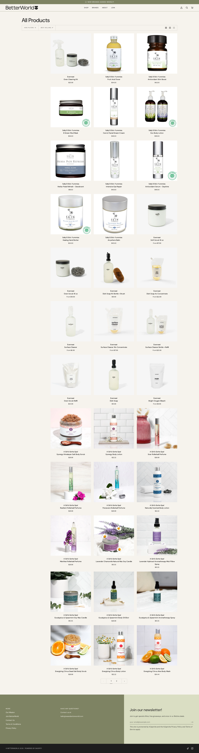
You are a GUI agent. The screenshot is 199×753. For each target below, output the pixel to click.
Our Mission (10, 712)
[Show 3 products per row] (170, 27)
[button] (86, 7)
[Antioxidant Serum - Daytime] (157, 160)
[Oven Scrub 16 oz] (71, 268)
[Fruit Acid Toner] (114, 53)
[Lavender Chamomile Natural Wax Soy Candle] (114, 535)
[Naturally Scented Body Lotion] (157, 482)
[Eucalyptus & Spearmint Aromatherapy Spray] (157, 592)
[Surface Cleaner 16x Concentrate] (114, 321)
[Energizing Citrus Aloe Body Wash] (157, 645)
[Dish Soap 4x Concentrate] (157, 268)
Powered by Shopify (33, 748)
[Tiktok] (188, 748)
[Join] (190, 722)
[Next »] (124, 681)
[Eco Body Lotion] (157, 107)
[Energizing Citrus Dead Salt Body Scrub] (71, 645)
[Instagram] (192, 748)
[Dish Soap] (114, 375)
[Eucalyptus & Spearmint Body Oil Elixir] (114, 592)
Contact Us (10, 720)
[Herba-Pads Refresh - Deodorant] (71, 160)
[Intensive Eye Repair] (114, 160)
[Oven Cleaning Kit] (71, 53)
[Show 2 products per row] (166, 27)
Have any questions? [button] (69, 709)
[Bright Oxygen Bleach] (157, 375)
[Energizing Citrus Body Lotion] (114, 645)
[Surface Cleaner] (71, 321)
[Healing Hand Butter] (71, 214)
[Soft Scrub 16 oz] (157, 214)
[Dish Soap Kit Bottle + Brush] (114, 268)
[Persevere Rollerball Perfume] (114, 482)
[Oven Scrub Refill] (71, 375)
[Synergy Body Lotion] (114, 428)
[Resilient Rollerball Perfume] (71, 482)
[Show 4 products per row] (174, 27)
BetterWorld (13, 748)
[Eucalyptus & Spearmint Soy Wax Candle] (71, 592)
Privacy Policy (176, 727)
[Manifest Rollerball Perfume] (71, 535)
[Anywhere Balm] (114, 214)
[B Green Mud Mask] (71, 107)
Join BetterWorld (12, 716)
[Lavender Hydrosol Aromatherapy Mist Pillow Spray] (157, 535)
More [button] (8, 709)
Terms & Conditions (13, 724)
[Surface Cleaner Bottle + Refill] (157, 321)
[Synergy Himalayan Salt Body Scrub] (71, 428)
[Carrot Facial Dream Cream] (114, 107)
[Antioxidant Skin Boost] (157, 53)
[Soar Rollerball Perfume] (157, 428)
